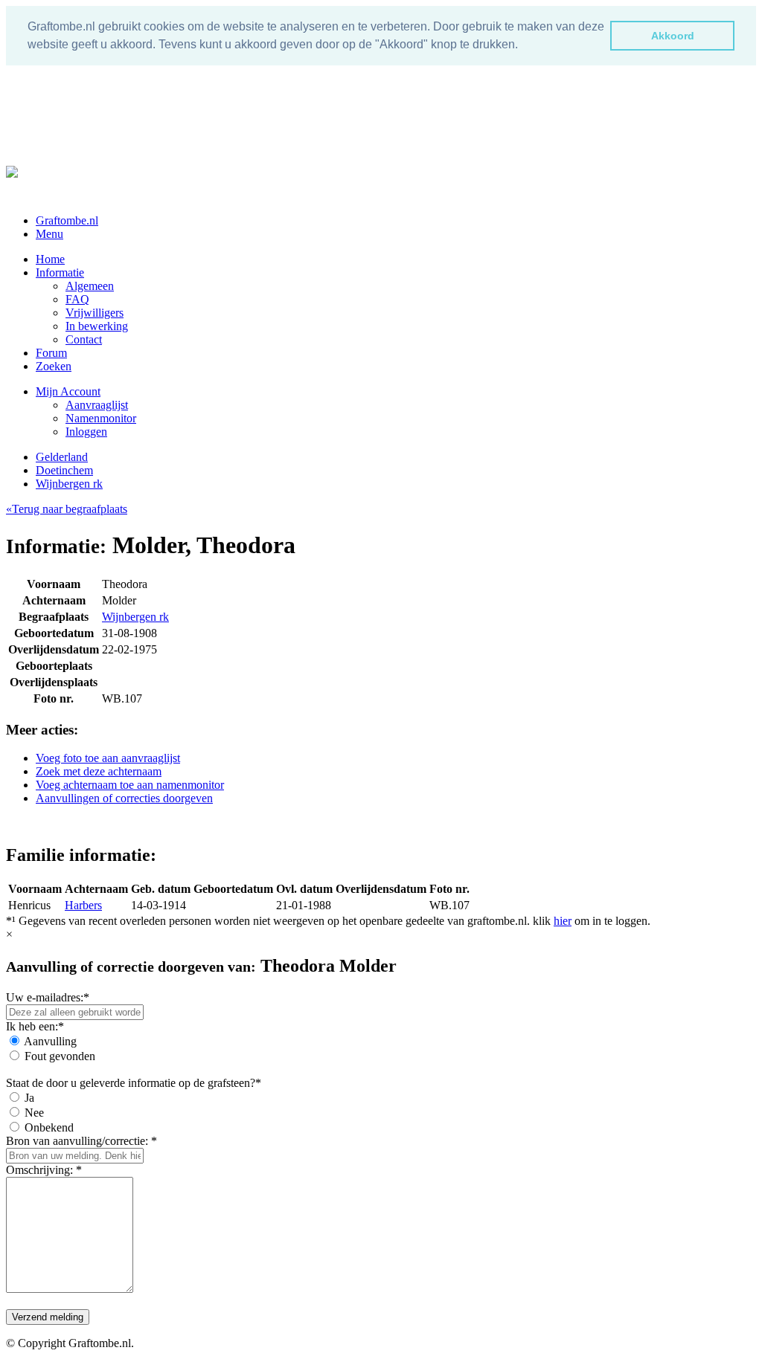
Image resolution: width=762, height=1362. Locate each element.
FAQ (77, 299)
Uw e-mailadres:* (47, 997)
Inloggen (86, 431)
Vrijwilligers (94, 312)
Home (50, 259)
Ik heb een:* (35, 1026)
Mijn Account (68, 391)
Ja (29, 1097)
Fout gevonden (60, 1056)
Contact (83, 339)
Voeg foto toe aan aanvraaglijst (108, 758)
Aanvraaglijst (96, 404)
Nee (34, 1112)
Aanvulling (50, 1041)
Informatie (60, 272)
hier (563, 920)
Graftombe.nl (67, 220)
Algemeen (89, 286)
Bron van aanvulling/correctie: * (81, 1141)
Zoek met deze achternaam (98, 771)
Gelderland (62, 457)
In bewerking (96, 326)
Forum (51, 352)
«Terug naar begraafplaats (66, 509)
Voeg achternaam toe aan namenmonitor (130, 784)
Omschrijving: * (44, 1169)
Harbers (83, 905)
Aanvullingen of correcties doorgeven (124, 798)
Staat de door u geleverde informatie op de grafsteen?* (133, 1083)
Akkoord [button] (672, 36)
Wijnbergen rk (69, 483)
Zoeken (53, 366)
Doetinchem (64, 470)
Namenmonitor (100, 418)
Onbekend (49, 1127)
